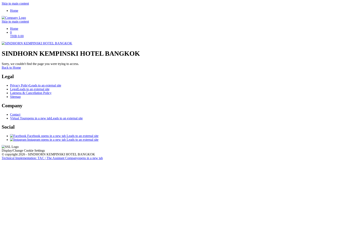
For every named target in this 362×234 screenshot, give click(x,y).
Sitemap (15, 96)
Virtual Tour (46, 118)
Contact (15, 114)
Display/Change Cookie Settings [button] (23, 150)
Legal (29, 89)
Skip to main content (15, 3)
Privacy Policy (35, 85)
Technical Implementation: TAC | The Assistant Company (52, 158)
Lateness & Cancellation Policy (31, 93)
